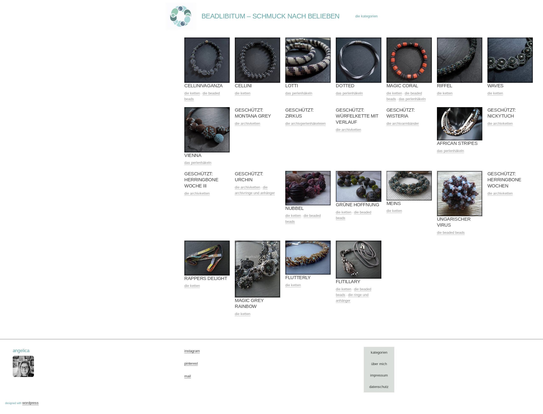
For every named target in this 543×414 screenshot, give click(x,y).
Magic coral (402, 85)
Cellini (243, 85)
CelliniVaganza (203, 85)
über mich (379, 364)
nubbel (294, 208)
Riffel (444, 85)
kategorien (379, 352)
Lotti (291, 85)
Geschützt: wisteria (400, 113)
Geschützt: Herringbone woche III (201, 179)
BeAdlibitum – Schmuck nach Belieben (271, 16)
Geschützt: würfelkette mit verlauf (357, 116)
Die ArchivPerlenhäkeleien (305, 124)
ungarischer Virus (454, 222)
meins (393, 203)
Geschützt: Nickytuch (501, 113)
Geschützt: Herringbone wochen (504, 179)
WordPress (30, 403)
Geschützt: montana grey (253, 113)
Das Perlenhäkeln (298, 93)
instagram (192, 351)
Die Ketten (192, 93)
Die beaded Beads (451, 233)
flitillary (348, 281)
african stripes (457, 143)
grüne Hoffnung (357, 204)
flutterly (298, 277)
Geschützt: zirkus (299, 113)
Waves (495, 85)
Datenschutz (379, 387)
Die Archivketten (247, 124)
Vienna (192, 155)
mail (187, 376)
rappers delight (205, 278)
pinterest (191, 363)
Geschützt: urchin (249, 177)
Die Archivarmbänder (402, 124)
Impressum (379, 375)
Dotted (345, 85)
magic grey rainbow (249, 303)
